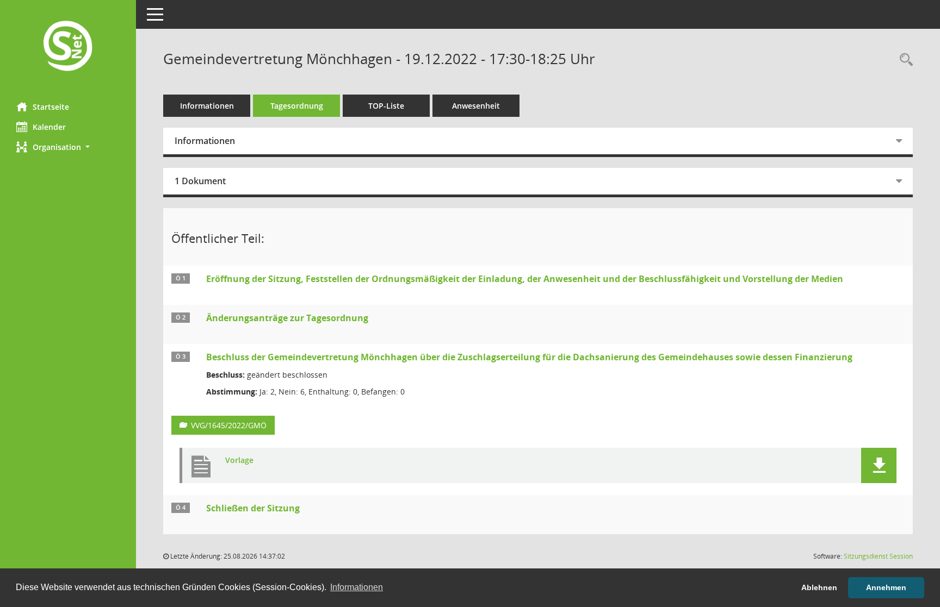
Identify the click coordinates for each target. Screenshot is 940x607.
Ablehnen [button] (819, 587)
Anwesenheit (476, 106)
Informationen (207, 106)
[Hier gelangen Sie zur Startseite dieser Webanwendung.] (68, 47)
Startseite (51, 107)
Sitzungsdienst (878, 556)
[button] (68, 147)
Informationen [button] (356, 587)
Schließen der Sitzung (253, 508)
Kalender (49, 127)
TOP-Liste (386, 106)
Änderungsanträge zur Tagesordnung (287, 318)
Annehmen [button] (886, 587)
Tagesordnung (296, 106)
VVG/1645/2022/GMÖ (229, 425)
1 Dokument (200, 181)
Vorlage (239, 460)
